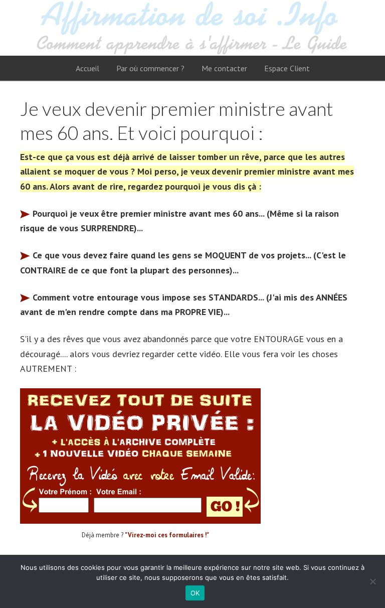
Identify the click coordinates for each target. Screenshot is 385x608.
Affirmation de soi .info (192, 28)
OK (195, 593)
